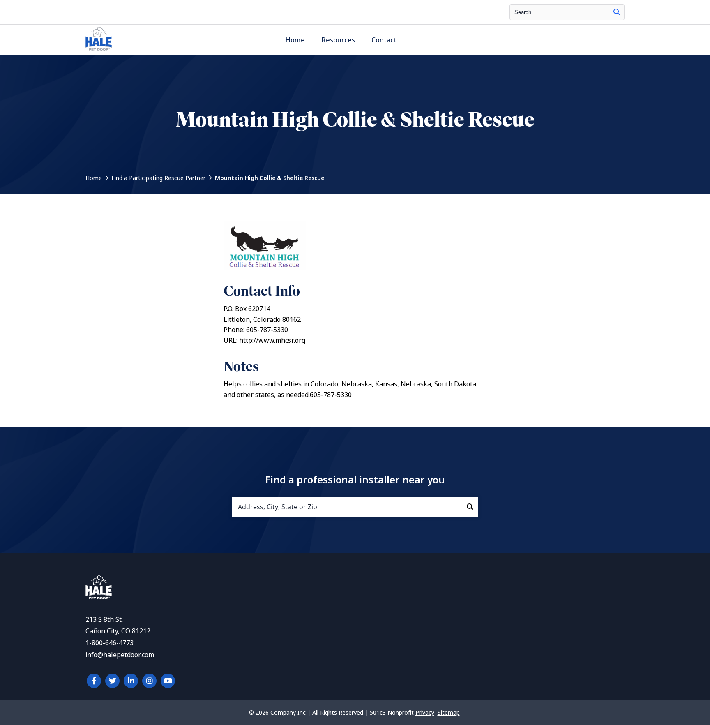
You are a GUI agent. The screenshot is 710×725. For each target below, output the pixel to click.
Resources (338, 40)
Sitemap (449, 713)
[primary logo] (98, 50)
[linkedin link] (131, 681)
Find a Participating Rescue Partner (158, 178)
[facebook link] (94, 681)
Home (295, 40)
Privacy (424, 713)
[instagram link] (149, 681)
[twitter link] (112, 681)
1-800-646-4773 (109, 643)
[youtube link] (168, 681)
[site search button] (616, 12)
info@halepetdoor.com (119, 655)
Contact (383, 40)
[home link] (98, 597)
